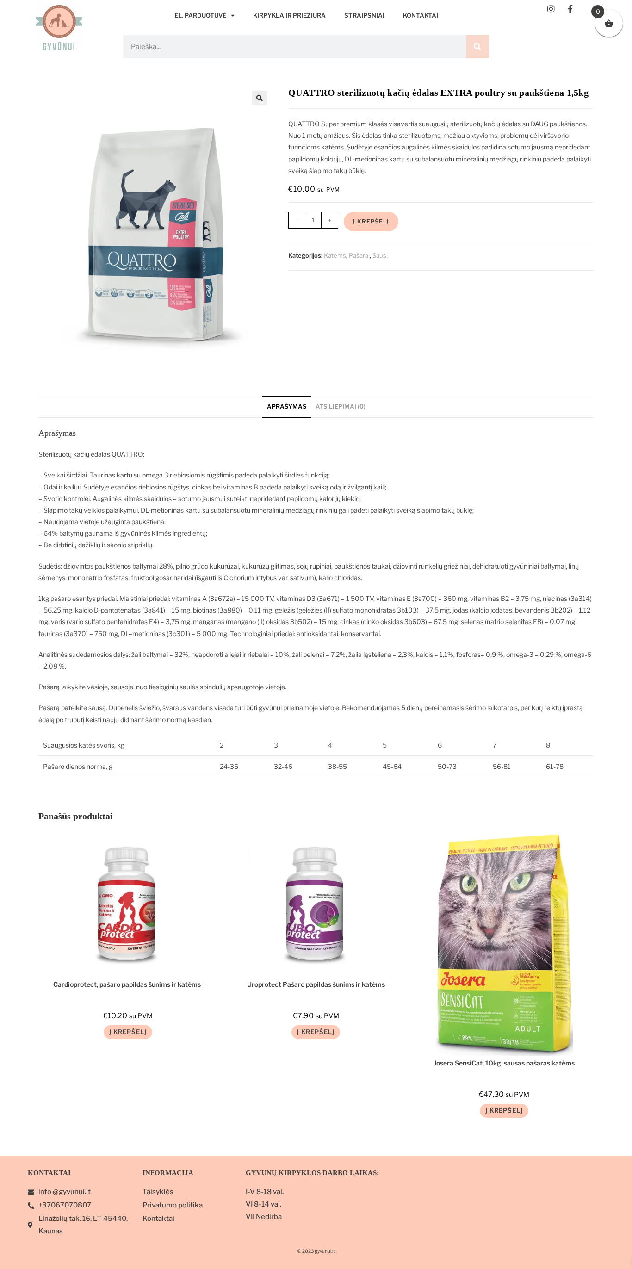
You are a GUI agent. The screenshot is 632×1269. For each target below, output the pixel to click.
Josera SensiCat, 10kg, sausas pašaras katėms (504, 1063)
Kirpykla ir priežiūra (289, 15)
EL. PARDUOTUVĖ (200, 15)
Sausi (380, 255)
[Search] (477, 46)
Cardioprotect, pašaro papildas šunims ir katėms (127, 984)
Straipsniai (364, 15)
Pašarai (359, 255)
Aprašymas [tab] (286, 406)
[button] (259, 98)
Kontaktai (420, 15)
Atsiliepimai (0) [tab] (341, 406)
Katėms (335, 255)
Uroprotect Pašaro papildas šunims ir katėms (316, 984)
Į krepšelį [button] (128, 1031)
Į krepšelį (371, 221)
